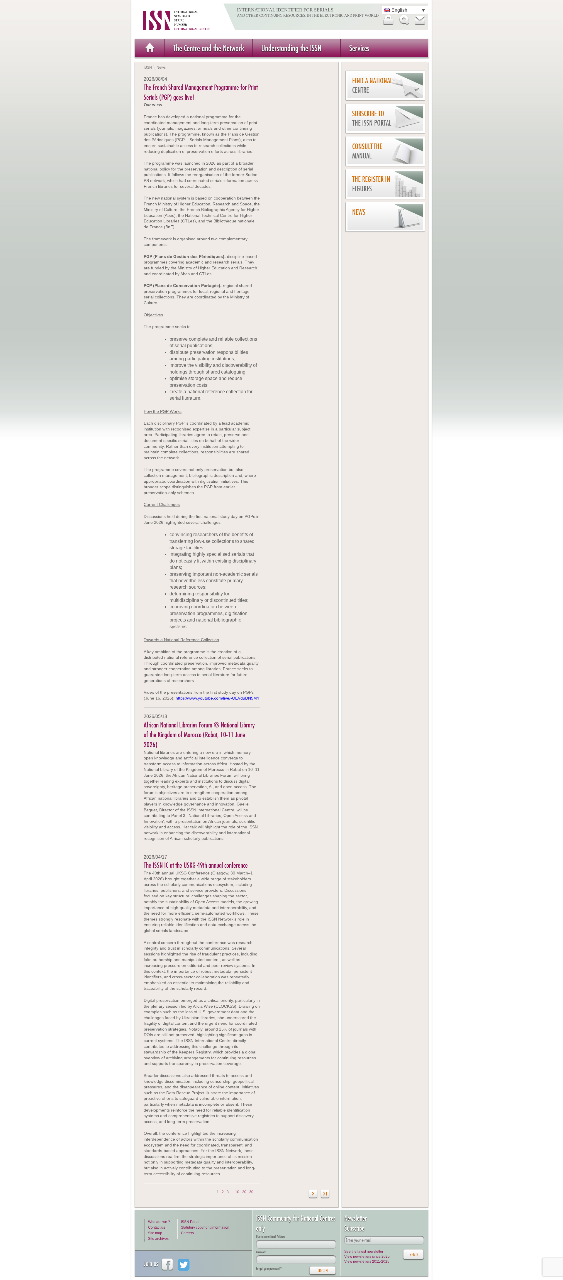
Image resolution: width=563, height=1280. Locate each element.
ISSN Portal (190, 1222)
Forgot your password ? (269, 1268)
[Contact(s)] (419, 20)
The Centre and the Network (208, 48)
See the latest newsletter (363, 1251)
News (358, 212)
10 (237, 1192)
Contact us (156, 1227)
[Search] (403, 20)
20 (244, 1192)
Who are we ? (159, 1222)
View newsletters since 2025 (367, 1256)
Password (261, 1252)
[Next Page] (313, 1194)
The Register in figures (371, 184)
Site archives (158, 1239)
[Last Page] (325, 1194)
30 (251, 1192)
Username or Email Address (270, 1236)
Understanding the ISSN (291, 48)
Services (359, 48)
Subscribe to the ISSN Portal (371, 118)
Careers (187, 1233)
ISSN (148, 67)
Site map (155, 1233)
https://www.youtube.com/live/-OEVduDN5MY (218, 698)
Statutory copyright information (205, 1227)
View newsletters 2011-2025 (366, 1261)
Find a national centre (372, 85)
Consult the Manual (367, 151)
